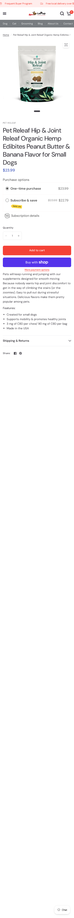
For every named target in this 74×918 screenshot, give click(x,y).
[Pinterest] (20, 353)
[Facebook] (15, 353)
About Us (53, 23)
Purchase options (16, 180)
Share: (7, 353)
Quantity (8, 227)
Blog (40, 23)
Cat (14, 23)
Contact (68, 23)
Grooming (27, 23)
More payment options (37, 270)
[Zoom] (66, 45)
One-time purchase (25, 188)
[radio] (7, 188)
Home (6, 34)
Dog (5, 23)
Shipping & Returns (16, 341)
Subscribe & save (24, 203)
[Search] (62, 13)
